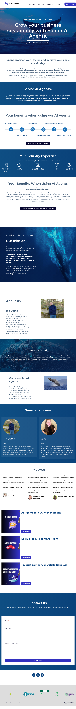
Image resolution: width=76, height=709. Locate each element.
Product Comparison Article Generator (44, 564)
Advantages (31, 4)
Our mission (41, 4)
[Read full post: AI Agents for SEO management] (10, 521)
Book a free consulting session (38, 42)
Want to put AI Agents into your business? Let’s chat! (38, 208)
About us (50, 4)
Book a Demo (70, 4)
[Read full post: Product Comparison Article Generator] (10, 573)
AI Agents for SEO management (41, 512)
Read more (26, 531)
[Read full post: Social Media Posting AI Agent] (10, 547)
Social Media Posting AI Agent (39, 538)
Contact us (59, 4)
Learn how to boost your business (38, 143)
